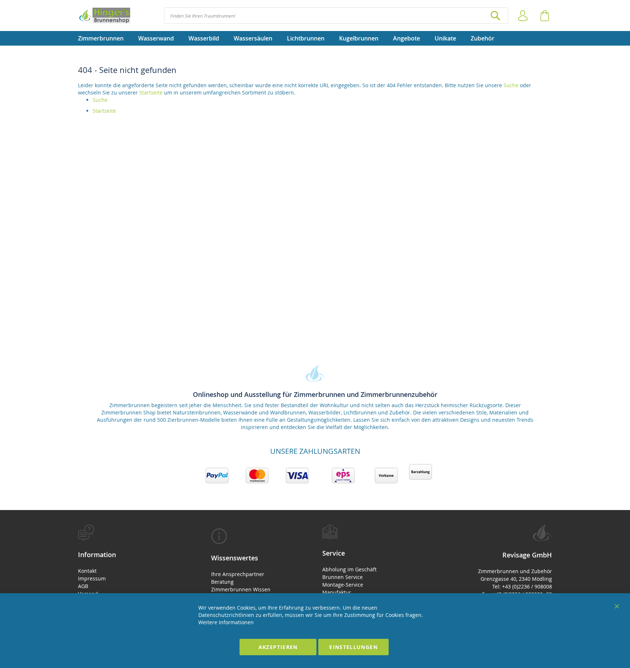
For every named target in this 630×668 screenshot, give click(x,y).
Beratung (222, 581)
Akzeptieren (278, 647)
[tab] (132, 573)
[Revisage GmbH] (104, 15)
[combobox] (336, 15)
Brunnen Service (342, 577)
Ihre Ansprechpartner (237, 574)
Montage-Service (342, 584)
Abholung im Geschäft (349, 569)
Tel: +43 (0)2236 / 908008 (522, 586)
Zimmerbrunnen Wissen (241, 589)
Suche (510, 85)
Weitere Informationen (226, 622)
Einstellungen (353, 647)
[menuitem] (104, 38)
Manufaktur (336, 592)
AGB (83, 586)
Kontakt (87, 570)
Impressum (92, 578)
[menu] (315, 38)
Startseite (151, 92)
